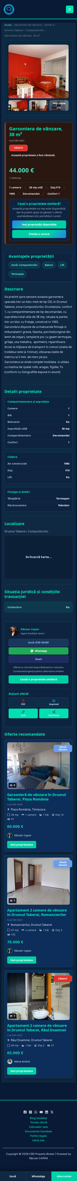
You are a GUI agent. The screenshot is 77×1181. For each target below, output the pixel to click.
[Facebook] (25, 1112)
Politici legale (38, 1135)
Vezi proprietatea (21, 844)
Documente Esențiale (38, 1131)
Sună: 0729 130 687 (38, 642)
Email (38, 659)
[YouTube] (41, 1112)
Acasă (7, 25)
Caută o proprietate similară (38, 679)
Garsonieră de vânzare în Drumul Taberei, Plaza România (36, 797)
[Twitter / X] (52, 1112)
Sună (12, 1176)
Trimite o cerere (39, 234)
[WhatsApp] (35, 1112)
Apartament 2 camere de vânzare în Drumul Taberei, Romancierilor (37, 912)
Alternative (64, 1176)
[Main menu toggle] (69, 9)
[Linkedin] (46, 1112)
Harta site (38, 1140)
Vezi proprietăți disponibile (39, 224)
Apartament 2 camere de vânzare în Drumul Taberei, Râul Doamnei (37, 1027)
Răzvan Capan (30, 629)
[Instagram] (30, 1112)
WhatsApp (41, 651)
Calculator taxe (38, 1127)
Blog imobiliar (38, 1118)
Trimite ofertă (38, 1122)
